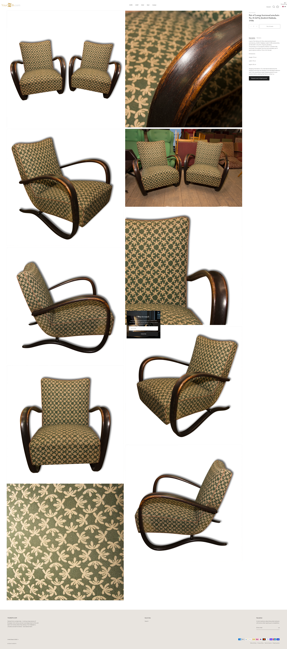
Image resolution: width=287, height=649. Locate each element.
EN (285, 6)
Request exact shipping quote (259, 78)
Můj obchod (252, 12)
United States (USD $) (12, 639)
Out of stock (270, 26)
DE (285, 8)
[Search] (273, 7)
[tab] (253, 38)
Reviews (259, 38)
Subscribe (143, 334)
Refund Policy (253, 643)
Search (146, 621)
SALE (148, 5)
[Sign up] (279, 627)
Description (252, 38)
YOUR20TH (13, 643)
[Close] (158, 312)
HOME (131, 5)
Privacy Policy (260, 643)
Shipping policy (276, 643)
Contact (154, 5)
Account (269, 7)
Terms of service (268, 643)
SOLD (142, 5)
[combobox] (284, 6)
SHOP (136, 5)
